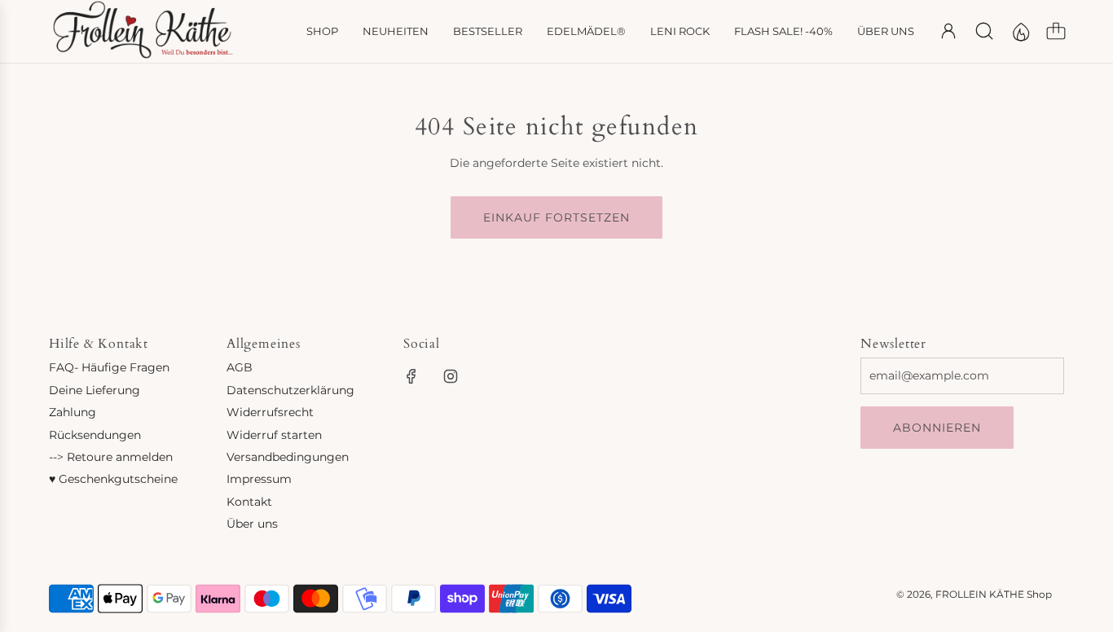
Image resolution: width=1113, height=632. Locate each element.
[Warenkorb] (1056, 31)
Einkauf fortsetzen (556, 217)
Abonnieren (937, 427)
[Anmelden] (948, 31)
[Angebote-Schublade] (1020, 31)
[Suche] (984, 31)
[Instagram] (451, 376)
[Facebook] (411, 376)
